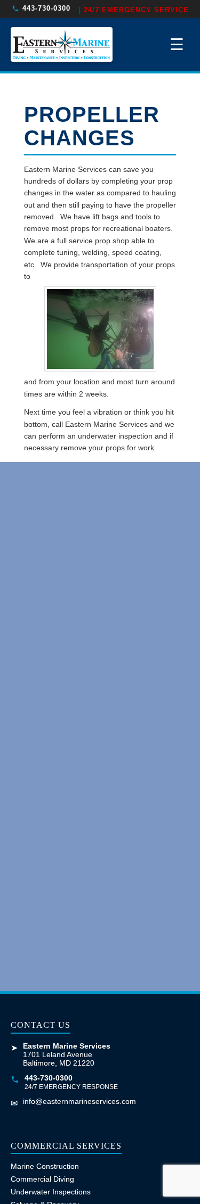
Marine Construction (45, 1166)
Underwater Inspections (51, 1191)
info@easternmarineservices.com (79, 1101)
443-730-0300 (46, 8)
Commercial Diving (42, 1179)
